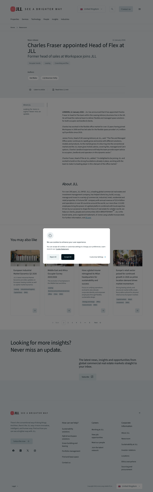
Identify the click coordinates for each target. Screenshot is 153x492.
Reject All (53, 257)
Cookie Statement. (62, 249)
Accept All (67, 257)
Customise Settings (98, 257)
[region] (76, 246)
